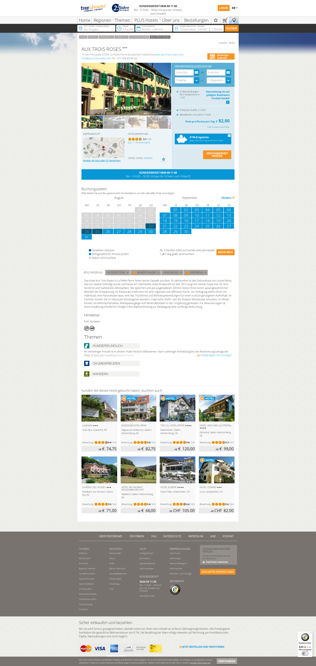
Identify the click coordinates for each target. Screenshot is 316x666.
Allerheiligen (175, 558)
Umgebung (170, 272)
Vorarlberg (114, 583)
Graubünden (115, 553)
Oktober (226, 197)
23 (186, 226)
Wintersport (84, 558)
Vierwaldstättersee (117, 573)
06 (229, 209)
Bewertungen (146, 272)
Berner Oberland (117, 568)
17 (197, 220)
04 (207, 209)
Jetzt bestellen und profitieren (203, 646)
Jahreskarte (145, 558)
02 (186, 209)
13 (229, 215)
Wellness (83, 553)
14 (165, 220)
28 (129, 231)
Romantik (83, 563)
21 (165, 226)
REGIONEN (115, 549)
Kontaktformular (147, 595)
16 (186, 220)
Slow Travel (175, 553)
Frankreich (106, 37)
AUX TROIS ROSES (160, 37)
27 (119, 231)
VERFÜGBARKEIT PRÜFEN (217, 155)
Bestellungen (196, 20)
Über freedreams (110, 536)
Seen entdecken (86, 583)
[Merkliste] (215, 20)
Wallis (112, 563)
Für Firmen (137, 536)
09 (186, 215)
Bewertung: (88, 442)
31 (87, 236)
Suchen (231, 28)
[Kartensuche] (233, 20)
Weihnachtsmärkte (87, 594)
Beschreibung (93, 272)
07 (165, 215)
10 (197, 215)
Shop (143, 549)
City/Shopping (85, 604)
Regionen (102, 20)
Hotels (93, 37)
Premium (83, 609)
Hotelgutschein (147, 553)
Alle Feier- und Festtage (180, 573)
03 (197, 209)
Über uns (171, 20)
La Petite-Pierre (139, 37)
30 (151, 231)
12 (218, 215)
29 (140, 231)
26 (108, 231)
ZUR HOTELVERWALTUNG (218, 572)
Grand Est (122, 37)
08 (175, 215)
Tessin (112, 558)
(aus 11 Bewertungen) (139, 142)
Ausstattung (116, 272)
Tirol (111, 588)
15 (175, 220)
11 (207, 215)
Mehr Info (225, 252)
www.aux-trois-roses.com (168, 54)
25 (97, 231)
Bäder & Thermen (87, 568)
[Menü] (311, 633)
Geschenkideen (147, 568)
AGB (213, 536)
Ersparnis (196, 272)
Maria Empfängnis (178, 563)
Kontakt (228, 536)
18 (207, 220)
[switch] (305, 653)
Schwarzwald (115, 578)
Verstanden (226, 661)
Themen (122, 20)
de (234, 8)
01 (175, 209)
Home (84, 20)
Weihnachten (176, 568)
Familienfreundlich (87, 599)
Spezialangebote (147, 563)
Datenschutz (172, 536)
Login (223, 8)
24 (87, 231)
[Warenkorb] (224, 20)
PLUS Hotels (146, 20)
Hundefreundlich (87, 573)
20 (229, 220)
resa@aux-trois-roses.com (96, 58)
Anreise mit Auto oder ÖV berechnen (101, 160)
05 (218, 209)
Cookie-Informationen (200, 662)
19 (218, 220)
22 (175, 226)
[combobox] (187, 80)
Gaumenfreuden (87, 578)
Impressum (195, 536)
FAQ (153, 536)
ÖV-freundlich (85, 588)
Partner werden (216, 562)
